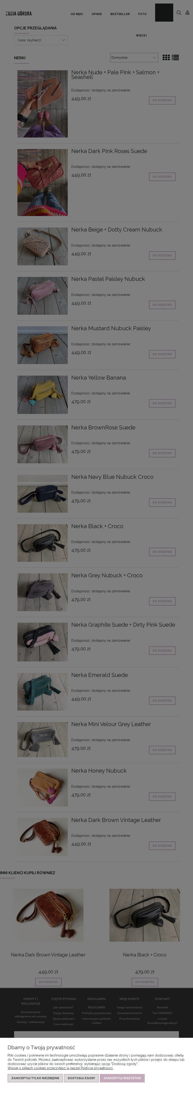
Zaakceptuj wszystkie (122, 1078)
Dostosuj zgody (81, 1078)
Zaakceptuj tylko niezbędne (35, 1078)
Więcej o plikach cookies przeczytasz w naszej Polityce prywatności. (60, 1068)
